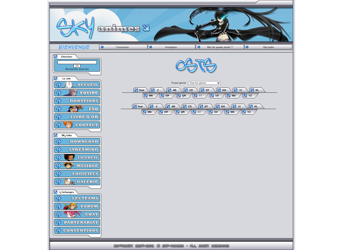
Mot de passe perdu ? (220, 47)
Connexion (122, 47)
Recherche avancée (77, 69)
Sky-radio (268, 47)
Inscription (171, 47)
